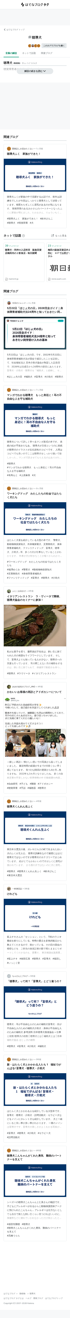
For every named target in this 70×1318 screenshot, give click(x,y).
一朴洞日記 (17, 888)
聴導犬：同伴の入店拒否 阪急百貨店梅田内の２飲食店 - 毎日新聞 (23, 251)
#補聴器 (32, 787)
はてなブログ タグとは (14, 1298)
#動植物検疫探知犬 (42, 569)
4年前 (31, 591)
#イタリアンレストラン (44, 673)
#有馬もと (12, 475)
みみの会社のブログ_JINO (23, 686)
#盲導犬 (38, 376)
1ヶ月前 (39, 148)
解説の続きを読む (33, 71)
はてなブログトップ (54, 1298)
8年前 (38, 1150)
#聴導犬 (11, 222)
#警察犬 (26, 569)
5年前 (26, 888)
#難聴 (33, 783)
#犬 (32, 222)
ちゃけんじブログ (20, 976)
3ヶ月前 (31, 303)
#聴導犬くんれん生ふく (29, 871)
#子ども (24, 783)
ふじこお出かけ (19, 591)
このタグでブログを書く (54, 45)
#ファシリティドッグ (18, 577)
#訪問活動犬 (13, 1137)
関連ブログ (46, 53)
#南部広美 (25, 958)
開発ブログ (38, 1298)
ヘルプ (28, 1298)
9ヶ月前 (39, 488)
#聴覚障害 (12, 787)
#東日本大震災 (14, 875)
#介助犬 (49, 376)
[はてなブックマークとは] (23, 235)
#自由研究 (12, 783)
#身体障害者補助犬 (32, 573)
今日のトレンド (19, 303)
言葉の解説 (11, 53)
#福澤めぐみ (13, 569)
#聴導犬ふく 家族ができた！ (22, 218)
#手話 (23, 787)
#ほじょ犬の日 (14, 376)
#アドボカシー (45, 783)
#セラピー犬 (44, 1133)
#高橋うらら (13, 1235)
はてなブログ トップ (16, 29)
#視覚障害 (22, 222)
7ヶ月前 (39, 390)
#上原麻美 (25, 475)
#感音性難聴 (13, 1224)
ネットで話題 (29, 53)
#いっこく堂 (13, 962)
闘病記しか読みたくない (23, 148)
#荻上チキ (12, 958)
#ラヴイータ (23, 673)
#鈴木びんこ (46, 218)
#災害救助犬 (13, 573)
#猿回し (57, 958)
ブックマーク (12, 245)
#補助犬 (28, 376)
